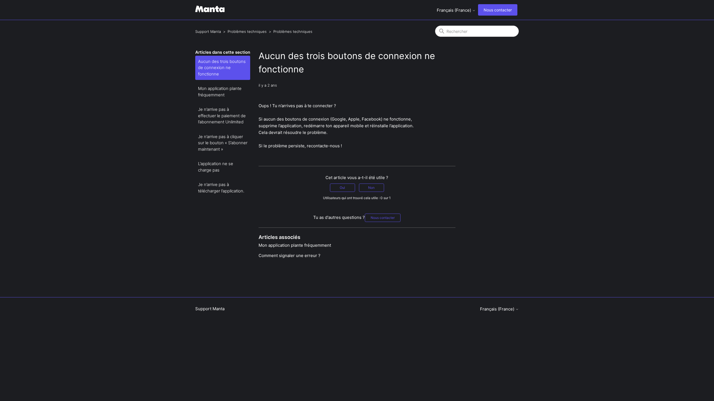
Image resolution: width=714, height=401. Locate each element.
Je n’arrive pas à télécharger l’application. (221, 188)
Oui (342, 187)
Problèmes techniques (247, 31)
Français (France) (454, 10)
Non (371, 187)
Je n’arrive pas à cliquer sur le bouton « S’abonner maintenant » (222, 143)
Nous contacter (498, 10)
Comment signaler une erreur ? (289, 255)
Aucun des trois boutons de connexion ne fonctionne (222, 68)
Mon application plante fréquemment (220, 91)
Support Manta (208, 31)
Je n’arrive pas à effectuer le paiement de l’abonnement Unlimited (222, 115)
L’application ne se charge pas (215, 167)
